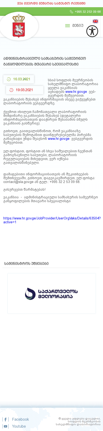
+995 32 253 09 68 (88, 11)
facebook (20, 419)
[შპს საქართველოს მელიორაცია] (52, 281)
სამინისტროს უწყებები (26, 263)
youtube (19, 426)
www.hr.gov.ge (76, 92)
